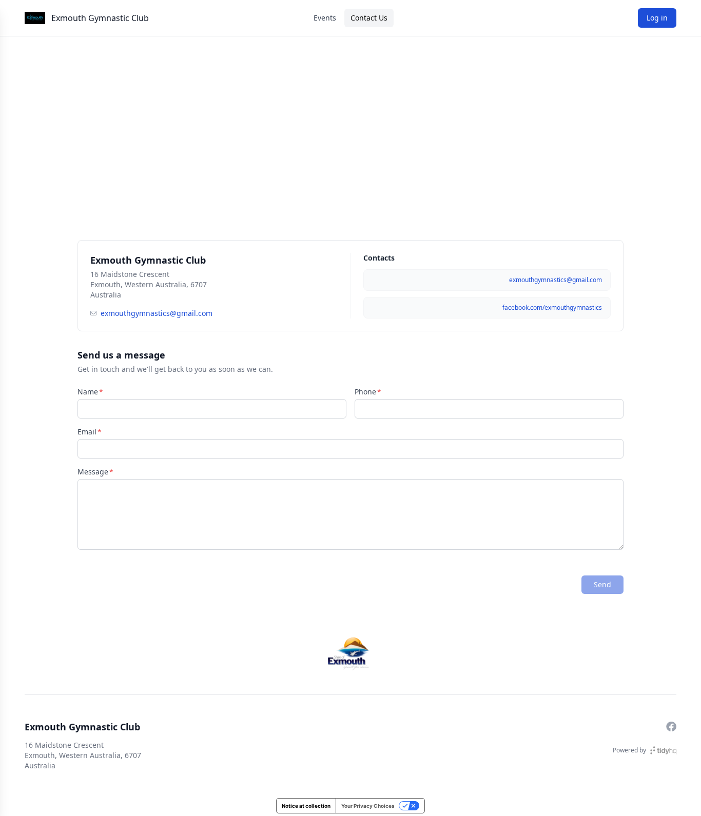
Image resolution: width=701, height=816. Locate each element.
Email (86, 431)
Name (87, 391)
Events (325, 18)
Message (92, 471)
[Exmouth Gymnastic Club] (35, 18)
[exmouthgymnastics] (671, 727)
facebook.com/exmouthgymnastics (552, 307)
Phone (365, 391)
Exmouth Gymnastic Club (100, 18)
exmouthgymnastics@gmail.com (156, 313)
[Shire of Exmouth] (350, 654)
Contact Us (368, 18)
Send (602, 584)
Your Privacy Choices (368, 806)
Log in (657, 18)
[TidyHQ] (663, 750)
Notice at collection (306, 806)
